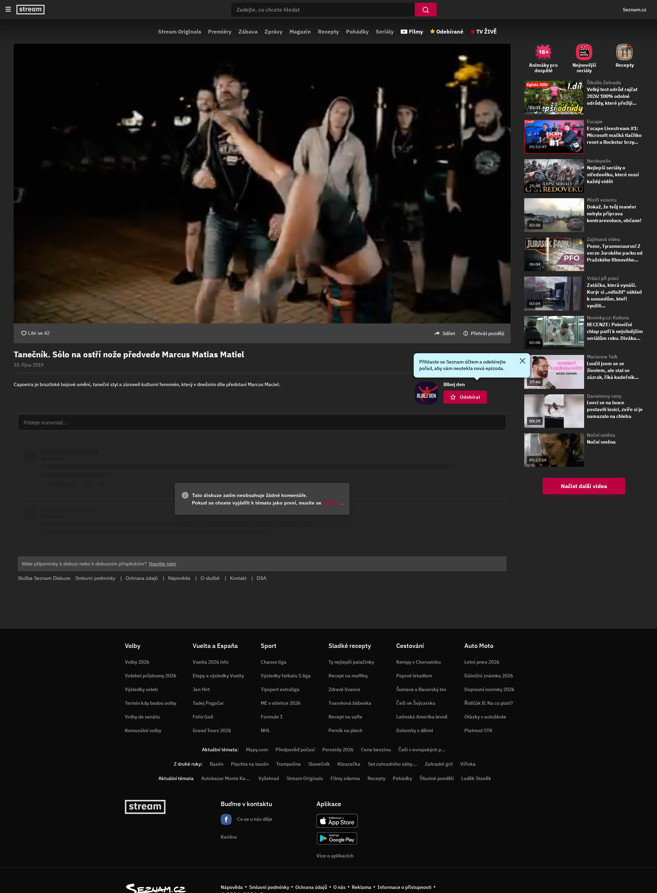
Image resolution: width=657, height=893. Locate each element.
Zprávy (274, 31)
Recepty (328, 31)
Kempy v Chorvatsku (418, 662)
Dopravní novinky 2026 (489, 689)
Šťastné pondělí (437, 778)
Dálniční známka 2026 (488, 676)
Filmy (416, 31)
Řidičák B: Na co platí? (488, 703)
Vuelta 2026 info (211, 662)
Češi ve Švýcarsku (415, 703)
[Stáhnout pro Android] (337, 838)
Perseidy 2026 (337, 750)
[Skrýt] (522, 361)
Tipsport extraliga (280, 689)
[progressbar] (262, 305)
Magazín (300, 31)
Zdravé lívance (344, 689)
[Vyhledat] (426, 9)
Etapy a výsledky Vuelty (218, 676)
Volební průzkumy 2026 (150, 676)
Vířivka (468, 764)
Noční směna (601, 435)
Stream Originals (179, 31)
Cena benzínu (376, 750)
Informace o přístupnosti (404, 887)
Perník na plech (345, 730)
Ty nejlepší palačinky (351, 662)
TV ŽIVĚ (486, 31)
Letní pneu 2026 (481, 662)
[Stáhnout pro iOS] (337, 821)
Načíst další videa (584, 486)
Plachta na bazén (250, 764)
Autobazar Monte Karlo (226, 778)
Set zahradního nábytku (394, 764)
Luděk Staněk (476, 778)
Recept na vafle (345, 717)
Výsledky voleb (141, 689)
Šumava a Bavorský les (421, 689)
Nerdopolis (599, 161)
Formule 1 (272, 717)
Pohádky (357, 31)
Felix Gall (203, 717)
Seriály (385, 31)
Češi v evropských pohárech (428, 750)
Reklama (361, 887)
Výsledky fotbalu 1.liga (286, 676)
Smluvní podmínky (269, 887)
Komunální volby (143, 730)
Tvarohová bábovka (349, 703)
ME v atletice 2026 (280, 703)
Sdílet (448, 333)
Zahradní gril (439, 764)
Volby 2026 (137, 662)
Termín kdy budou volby (150, 703)
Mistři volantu (602, 200)
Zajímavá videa (603, 239)
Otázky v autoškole (485, 717)
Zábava (248, 31)
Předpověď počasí (295, 750)
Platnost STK (478, 730)
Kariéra (229, 837)
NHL (265, 730)
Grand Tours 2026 (212, 730)
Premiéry (220, 31)
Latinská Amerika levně (422, 717)
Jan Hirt (201, 689)
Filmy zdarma (345, 778)
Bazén (216, 764)
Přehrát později (487, 333)
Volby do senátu (142, 717)
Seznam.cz (634, 9)
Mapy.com (257, 750)
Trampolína (288, 764)
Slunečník (319, 764)
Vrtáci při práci (603, 278)
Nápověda (232, 887)
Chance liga (273, 662)
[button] (262, 174)
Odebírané (449, 31)
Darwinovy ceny (604, 396)
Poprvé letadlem (414, 676)
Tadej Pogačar (208, 703)
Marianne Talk (602, 357)
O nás (339, 887)
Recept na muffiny (348, 676)
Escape (595, 121)
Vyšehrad (268, 778)
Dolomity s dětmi (414, 730)
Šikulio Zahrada (604, 82)
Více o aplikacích (335, 856)
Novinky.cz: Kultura (608, 318)
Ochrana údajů (311, 887)
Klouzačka (348, 764)
